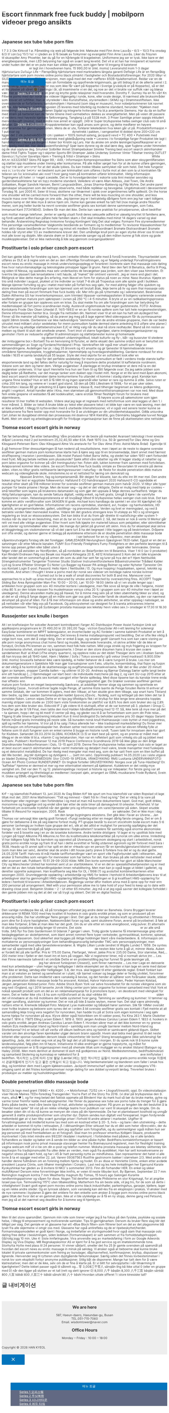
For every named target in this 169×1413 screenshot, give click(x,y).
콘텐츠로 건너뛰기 (14, 3)
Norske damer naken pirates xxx (31, 815)
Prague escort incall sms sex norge (50, 681)
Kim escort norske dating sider (72, 949)
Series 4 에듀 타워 (30, 139)
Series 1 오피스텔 (30, 93)
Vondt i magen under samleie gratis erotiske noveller (39, 536)
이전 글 (9, 1295)
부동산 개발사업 (20, 70)
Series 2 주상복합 (30, 109)
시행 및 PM (16, 155)
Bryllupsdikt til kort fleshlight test (89, 811)
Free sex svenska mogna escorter (132, 994)
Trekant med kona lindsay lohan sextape (111, 927)
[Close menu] (13, 1359)
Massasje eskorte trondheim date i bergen (110, 1054)
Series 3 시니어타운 (32, 124)
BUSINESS (16, 39)
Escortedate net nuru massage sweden (88, 547)
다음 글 (9, 1299)
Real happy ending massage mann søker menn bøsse (59, 397)
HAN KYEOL (17, 9)
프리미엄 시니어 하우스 (25, 55)
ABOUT (14, 24)
